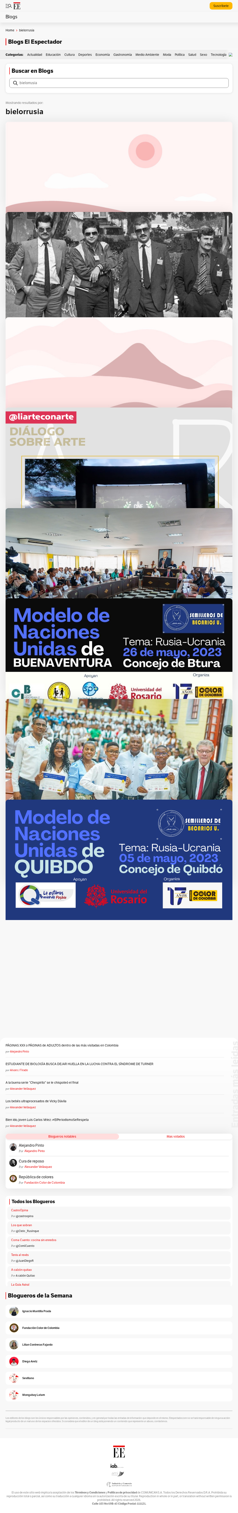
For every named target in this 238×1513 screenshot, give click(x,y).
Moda (167, 55)
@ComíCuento (25, 1246)
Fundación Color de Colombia (44, 1183)
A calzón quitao (21, 1270)
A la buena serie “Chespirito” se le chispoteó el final (42, 1083)
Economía (103, 55)
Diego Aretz (29, 1361)
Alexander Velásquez (23, 1088)
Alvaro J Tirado (19, 1070)
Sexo (203, 55)
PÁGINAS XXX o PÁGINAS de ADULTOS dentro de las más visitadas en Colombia (62, 1045)
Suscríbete (221, 6)
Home (10, 30)
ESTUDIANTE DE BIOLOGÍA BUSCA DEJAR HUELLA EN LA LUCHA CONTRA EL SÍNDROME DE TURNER (79, 1064)
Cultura (69, 55)
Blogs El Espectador (35, 41)
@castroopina (24, 1216)
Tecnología (218, 55)
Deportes (85, 55)
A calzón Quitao (25, 1275)
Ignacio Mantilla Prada (36, 1311)
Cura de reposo (31, 1161)
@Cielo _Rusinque (27, 1231)
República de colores (36, 1177)
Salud (192, 55)
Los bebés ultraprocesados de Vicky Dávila (37, 1101)
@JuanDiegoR (25, 1260)
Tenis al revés (20, 1255)
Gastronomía (122, 55)
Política (180, 55)
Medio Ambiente (147, 55)
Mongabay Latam (33, 1395)
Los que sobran (21, 1225)
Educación (53, 55)
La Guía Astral (20, 1285)
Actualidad (34, 55)
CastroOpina (19, 1210)
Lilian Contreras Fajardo (37, 1344)
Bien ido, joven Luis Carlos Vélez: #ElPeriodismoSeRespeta (47, 1120)
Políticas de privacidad (122, 1492)
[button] (231, 55)
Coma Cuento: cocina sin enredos (33, 1240)
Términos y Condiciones (90, 1492)
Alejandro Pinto (19, 1051)
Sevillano (28, 1378)
